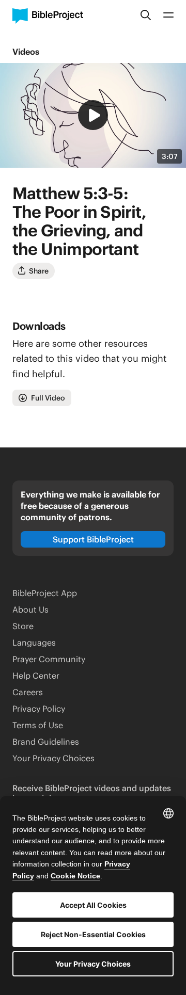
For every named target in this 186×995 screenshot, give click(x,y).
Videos (25, 51)
